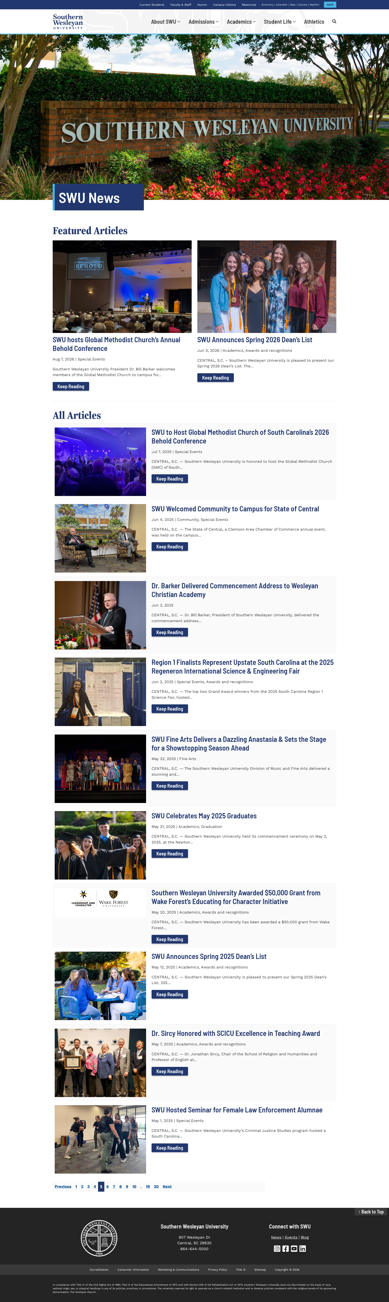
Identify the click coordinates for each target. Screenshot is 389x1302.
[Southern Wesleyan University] (99, 1238)
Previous (63, 1186)
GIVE (330, 4)
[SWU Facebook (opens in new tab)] (285, 1249)
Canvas (302, 4)
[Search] (332, 21)
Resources (249, 4)
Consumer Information (133, 1269)
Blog (305, 1237)
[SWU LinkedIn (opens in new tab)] (302, 1249)
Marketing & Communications (178, 1269)
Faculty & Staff (180, 4)
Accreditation (99, 1269)
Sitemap (260, 1269)
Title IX (241, 1269)
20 (156, 1186)
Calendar (282, 4)
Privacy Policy (217, 1269)
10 (134, 1186)
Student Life (278, 21)
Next (167, 1186)
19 (148, 1186)
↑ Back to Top (371, 1212)
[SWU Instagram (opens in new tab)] (277, 1249)
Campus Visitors (224, 4)
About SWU (163, 21)
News (276, 1237)
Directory (268, 4)
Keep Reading (71, 386)
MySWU (315, 4)
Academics (239, 21)
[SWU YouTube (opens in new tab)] (294, 1249)
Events (291, 1237)
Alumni (202, 4)
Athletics (314, 21)
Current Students (152, 4)
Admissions (202, 21)
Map (293, 4)
